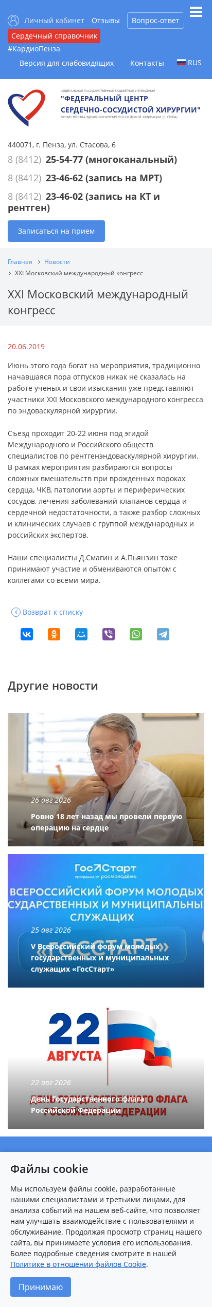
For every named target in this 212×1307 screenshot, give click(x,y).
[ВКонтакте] (27, 634)
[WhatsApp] (136, 634)
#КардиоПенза (34, 48)
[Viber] (108, 634)
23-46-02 (64, 196)
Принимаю (41, 1287)
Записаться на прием (56, 231)
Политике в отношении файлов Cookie (78, 1264)
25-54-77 (64, 159)
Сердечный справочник (54, 36)
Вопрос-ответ (156, 20)
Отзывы (106, 20)
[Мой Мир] (81, 634)
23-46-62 (64, 178)
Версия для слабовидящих (67, 63)
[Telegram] (163, 634)
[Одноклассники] (54, 634)
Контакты (147, 63)
